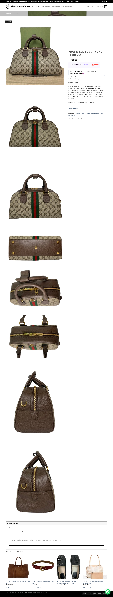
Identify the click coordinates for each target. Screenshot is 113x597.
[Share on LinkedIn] (81, 118)
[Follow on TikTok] (104, 1)
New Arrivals (56, 6)
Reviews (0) (13, 523)
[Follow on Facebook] (101, 1)
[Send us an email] (106, 1)
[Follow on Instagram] (102, 1)
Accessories (68, 6)
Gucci (16, 13)
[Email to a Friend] (75, 118)
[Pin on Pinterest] (78, 118)
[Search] (88, 6)
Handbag (89, 113)
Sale (62, 6)
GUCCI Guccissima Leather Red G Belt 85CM (42, 582)
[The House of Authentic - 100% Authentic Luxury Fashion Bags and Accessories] (19, 6)
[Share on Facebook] (70, 118)
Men (42, 6)
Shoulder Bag (95, 113)
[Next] (106, 572)
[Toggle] (7, 523)
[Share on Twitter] (72, 118)
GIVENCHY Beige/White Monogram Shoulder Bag (93, 582)
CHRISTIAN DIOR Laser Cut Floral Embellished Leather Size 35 (66, 582)
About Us (44, 592)
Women (37, 6)
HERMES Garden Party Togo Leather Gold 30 (18, 582)
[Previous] (6, 572)
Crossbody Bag (79, 113)
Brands (47, 6)
